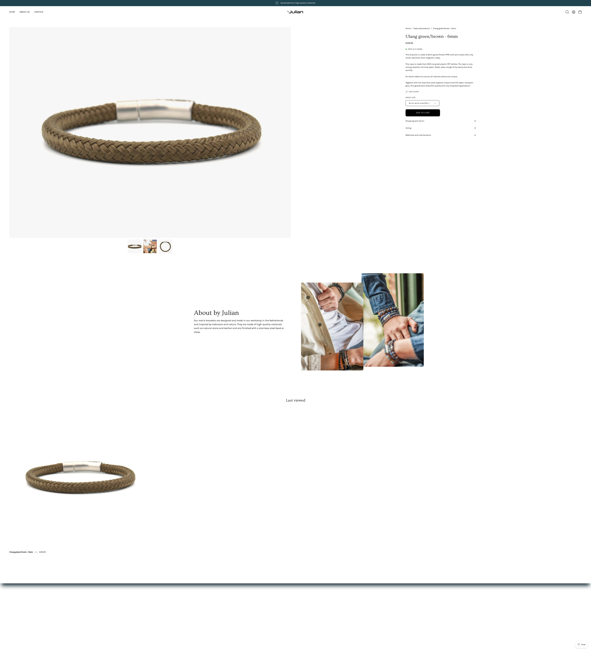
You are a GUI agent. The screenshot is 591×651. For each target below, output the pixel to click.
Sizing (408, 128)
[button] (39, 12)
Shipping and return (415, 121)
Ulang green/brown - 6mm (21, 552)
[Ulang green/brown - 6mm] (135, 246)
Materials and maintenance (418, 135)
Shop (248, 599)
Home (408, 28)
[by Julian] (295, 12)
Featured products (422, 28)
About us (250, 603)
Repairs (292, 613)
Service (249, 608)
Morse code (294, 617)
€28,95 (42, 552)
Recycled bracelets (297, 622)
